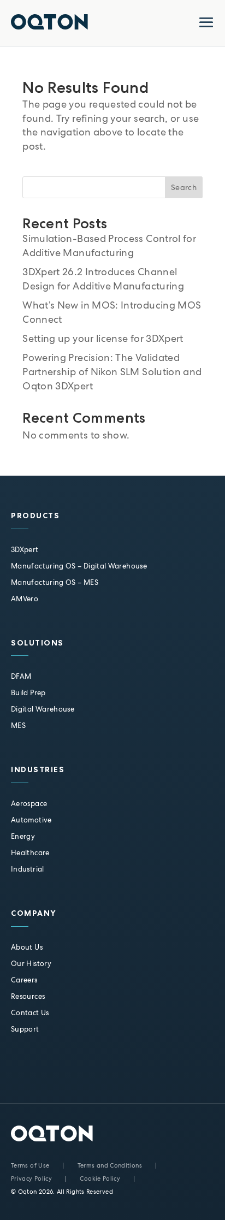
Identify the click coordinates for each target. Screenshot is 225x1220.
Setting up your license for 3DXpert (102, 338)
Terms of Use (30, 1165)
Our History (31, 963)
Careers (24, 980)
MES (18, 725)
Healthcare (30, 852)
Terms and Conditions (110, 1165)
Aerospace (29, 803)
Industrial (27, 869)
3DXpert (25, 549)
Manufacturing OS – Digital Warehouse (79, 566)
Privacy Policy (31, 1178)
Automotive (31, 820)
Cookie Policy (100, 1178)
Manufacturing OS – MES (54, 582)
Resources (28, 996)
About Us (27, 947)
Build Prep (28, 692)
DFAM (21, 676)
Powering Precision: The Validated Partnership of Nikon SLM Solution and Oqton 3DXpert (112, 371)
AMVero (24, 598)
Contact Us (30, 1012)
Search (184, 187)
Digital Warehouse (42, 709)
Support (25, 1029)
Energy (23, 836)
